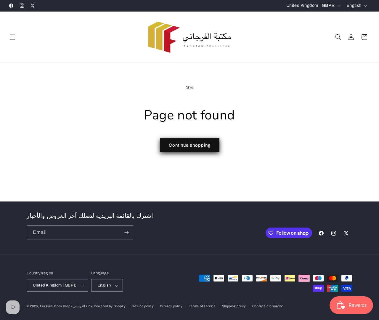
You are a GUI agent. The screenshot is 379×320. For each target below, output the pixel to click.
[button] (12, 37)
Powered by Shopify (110, 306)
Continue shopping (190, 145)
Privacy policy (171, 306)
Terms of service (202, 306)
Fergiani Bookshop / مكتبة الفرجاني (66, 306)
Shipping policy (234, 306)
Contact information (268, 306)
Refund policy (143, 306)
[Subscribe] (126, 232)
